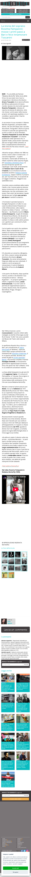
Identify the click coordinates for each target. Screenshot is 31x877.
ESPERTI (19, 841)
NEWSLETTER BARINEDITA (12, 661)
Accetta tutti (15, 868)
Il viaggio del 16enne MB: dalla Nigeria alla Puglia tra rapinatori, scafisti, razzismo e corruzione (22, 686)
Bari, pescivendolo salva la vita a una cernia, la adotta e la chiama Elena (22, 726)
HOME (3, 838)
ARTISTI (4, 843)
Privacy (19, 846)
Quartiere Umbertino (19, 353)
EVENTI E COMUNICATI (7, 842)
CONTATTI (19, 844)
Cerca (27, 17)
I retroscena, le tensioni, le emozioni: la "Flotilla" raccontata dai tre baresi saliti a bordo (8, 745)
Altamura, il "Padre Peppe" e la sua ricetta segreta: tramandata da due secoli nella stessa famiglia (22, 707)
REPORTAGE (5, 844)
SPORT (18, 839)
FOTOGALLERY (20, 842)
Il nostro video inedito (15, 799)
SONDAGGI (19, 843)
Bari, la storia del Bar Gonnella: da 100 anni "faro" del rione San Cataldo (7, 706)
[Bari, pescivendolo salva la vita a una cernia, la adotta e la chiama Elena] (23, 718)
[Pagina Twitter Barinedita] (24, 850)
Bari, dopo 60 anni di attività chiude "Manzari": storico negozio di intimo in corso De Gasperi (7, 727)
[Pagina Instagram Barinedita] (27, 850)
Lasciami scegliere (17, 864)
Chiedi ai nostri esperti (7, 850)
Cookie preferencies (21, 847)
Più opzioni (15, 872)
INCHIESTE (4, 839)
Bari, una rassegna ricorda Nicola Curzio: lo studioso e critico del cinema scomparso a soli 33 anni (7, 765)
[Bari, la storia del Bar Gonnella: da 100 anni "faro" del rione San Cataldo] (8, 698)
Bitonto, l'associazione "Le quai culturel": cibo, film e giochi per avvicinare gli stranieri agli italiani (8, 687)
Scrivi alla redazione (6, 851)
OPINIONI (19, 838)
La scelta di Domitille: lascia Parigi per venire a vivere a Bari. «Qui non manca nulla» (8, 784)
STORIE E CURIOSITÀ (6, 841)
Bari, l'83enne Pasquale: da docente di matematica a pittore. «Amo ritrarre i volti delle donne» (23, 745)
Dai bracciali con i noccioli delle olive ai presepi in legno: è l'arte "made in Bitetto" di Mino (22, 764)
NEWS (3, 846)
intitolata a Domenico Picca (14, 163)
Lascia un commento (15, 629)
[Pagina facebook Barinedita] (22, 850)
